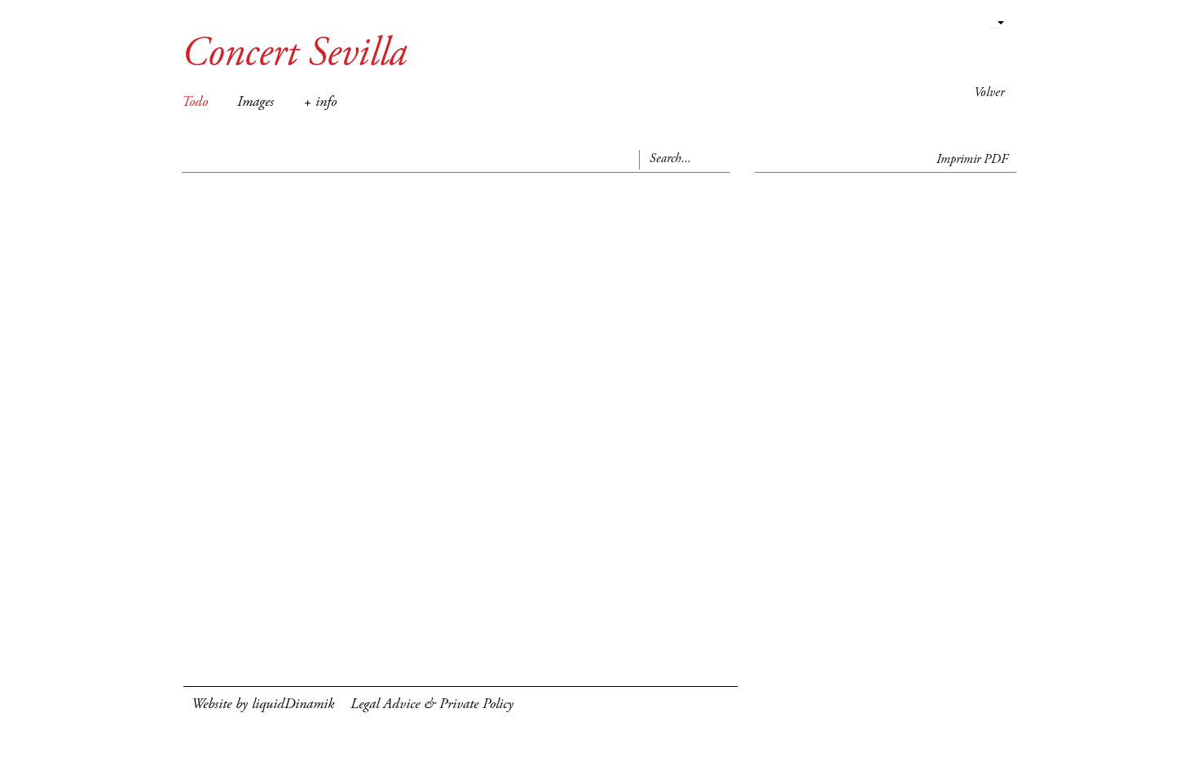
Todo (195, 102)
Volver (989, 92)
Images (255, 102)
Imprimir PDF (972, 159)
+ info (320, 102)
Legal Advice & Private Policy (431, 705)
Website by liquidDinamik (263, 705)
